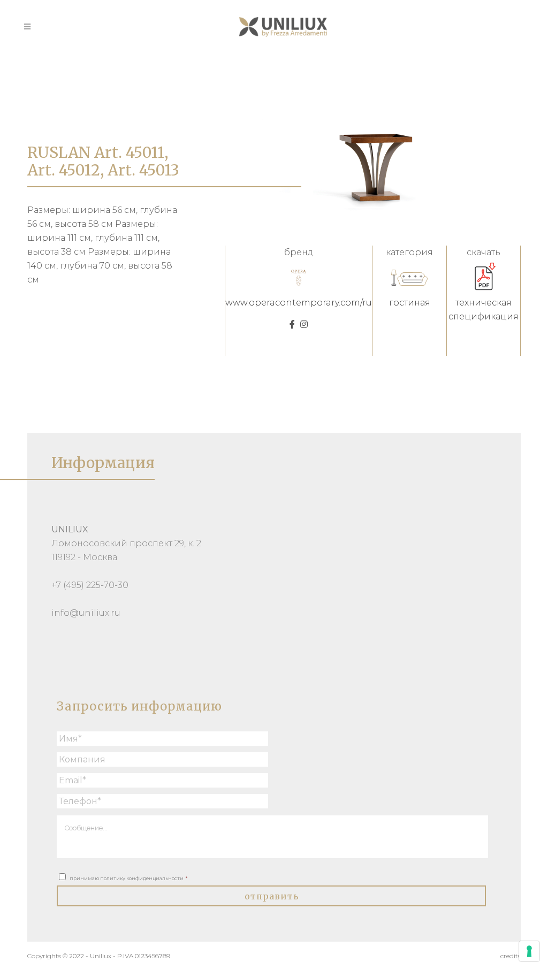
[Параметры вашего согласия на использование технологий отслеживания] (529, 951)
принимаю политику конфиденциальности (128, 878)
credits (510, 956)
